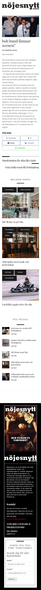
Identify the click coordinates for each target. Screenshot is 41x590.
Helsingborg (7, 50)
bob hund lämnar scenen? (16, 43)
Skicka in (12, 579)
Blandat (20, 272)
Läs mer (14, 334)
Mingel (7, 235)
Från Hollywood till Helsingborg (22, 167)
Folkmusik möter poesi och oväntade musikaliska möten (23, 375)
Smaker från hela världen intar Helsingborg (23, 341)
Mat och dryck (25, 229)
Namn (10, 560)
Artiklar (8, 272)
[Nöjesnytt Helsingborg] (20, 5)
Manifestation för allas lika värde (19, 160)
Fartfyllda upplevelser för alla (17, 304)
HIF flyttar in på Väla (12, 222)
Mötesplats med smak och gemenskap (15, 263)
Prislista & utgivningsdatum (16, 519)
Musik (15, 50)
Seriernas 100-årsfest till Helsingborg (21, 329)
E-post (10, 569)
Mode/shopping (26, 190)
